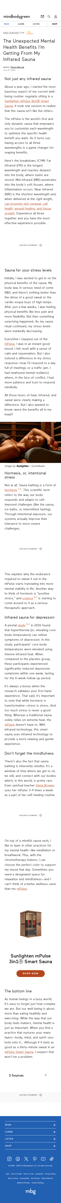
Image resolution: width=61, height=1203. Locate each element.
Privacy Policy (50, 1174)
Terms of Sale (16, 1174)
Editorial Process (23, 1183)
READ (6, 24)
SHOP (54, 24)
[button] (30, 1075)
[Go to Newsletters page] (42, 16)
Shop (30, 1145)
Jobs (7, 1174)
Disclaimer (40, 1174)
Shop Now (30, 973)
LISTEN (36, 24)
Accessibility (24, 1178)
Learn (30, 1131)
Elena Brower (45, 785)
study (22, 625)
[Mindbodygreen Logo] (16, 16)
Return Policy (13, 1178)
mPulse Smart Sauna (19, 1052)
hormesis (11, 490)
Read (30, 1124)
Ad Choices (35, 1178)
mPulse (10, 344)
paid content (11, 33)
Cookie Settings (38, 1183)
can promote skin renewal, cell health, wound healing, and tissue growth (28, 208)
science (27, 598)
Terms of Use (28, 1174)
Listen (30, 1138)
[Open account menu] (56, 16)
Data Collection (47, 1178)
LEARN (21, 24)
